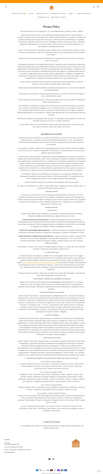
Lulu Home (48, 473)
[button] (6, 7)
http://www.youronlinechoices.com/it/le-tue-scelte (41, 262)
